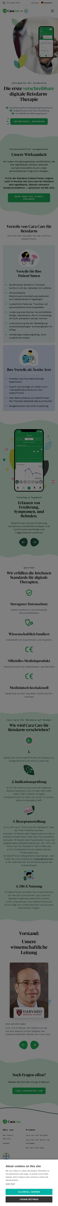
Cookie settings (29, 1199)
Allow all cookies (29, 1192)
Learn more (10, 1184)
